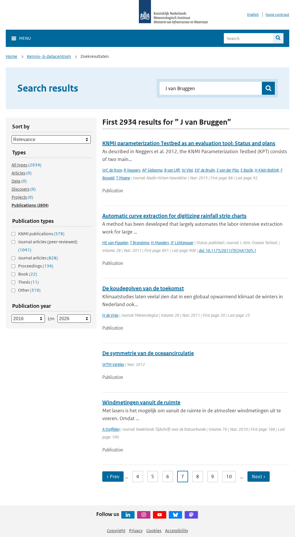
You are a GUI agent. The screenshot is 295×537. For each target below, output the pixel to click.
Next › (258, 476)
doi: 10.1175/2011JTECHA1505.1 (227, 250)
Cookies (153, 530)
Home (11, 56)
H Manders (160, 242)
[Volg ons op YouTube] (159, 515)
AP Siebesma (152, 170)
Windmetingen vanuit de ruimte (141, 402)
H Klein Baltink (267, 170)
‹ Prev (113, 476)
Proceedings (35, 266)
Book (27, 274)
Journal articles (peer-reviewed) (47, 246)
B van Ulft (172, 170)
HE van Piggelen (115, 242)
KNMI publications (41, 233)
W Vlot (187, 170)
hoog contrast (277, 14)
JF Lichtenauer (182, 242)
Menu (25, 38)
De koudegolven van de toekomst (143, 288)
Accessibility (176, 530)
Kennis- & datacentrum (49, 56)
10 (229, 476)
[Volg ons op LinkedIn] (128, 515)
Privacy (136, 530)
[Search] (278, 38)
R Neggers (132, 170)
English (253, 14)
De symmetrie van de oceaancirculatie (148, 353)
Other (29, 290)
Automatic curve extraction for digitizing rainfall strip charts (174, 215)
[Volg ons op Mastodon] (191, 515)
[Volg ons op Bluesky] (175, 515)
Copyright (116, 530)
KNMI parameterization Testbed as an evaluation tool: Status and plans (188, 143)
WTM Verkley (113, 364)
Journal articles (38, 258)
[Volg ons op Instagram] (144, 515)
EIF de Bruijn (205, 170)
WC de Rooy (112, 170)
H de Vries (110, 315)
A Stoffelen (111, 429)
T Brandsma (139, 242)
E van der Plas (228, 170)
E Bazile (247, 170)
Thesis (28, 282)
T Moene (123, 178)
